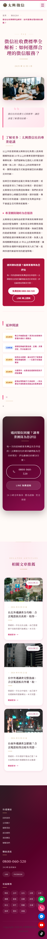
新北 (6, 905)
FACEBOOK (18, 874)
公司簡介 (6, 822)
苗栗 (6, 911)
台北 (23, 893)
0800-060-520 (25, 471)
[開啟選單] (42, 5)
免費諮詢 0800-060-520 (23, 290)
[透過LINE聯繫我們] (41, 899)
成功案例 (6, 832)
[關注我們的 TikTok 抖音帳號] (41, 933)
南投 (6, 893)
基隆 (14, 899)
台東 (39, 893)
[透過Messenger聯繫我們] (41, 916)
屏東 (31, 899)
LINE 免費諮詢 (23, 485)
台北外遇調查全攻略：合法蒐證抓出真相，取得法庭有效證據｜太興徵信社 (22, 614)
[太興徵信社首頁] (13, 5)
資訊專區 (6, 837)
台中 (14, 893)
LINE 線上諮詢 (23, 298)
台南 (31, 893)
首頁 (4, 15)
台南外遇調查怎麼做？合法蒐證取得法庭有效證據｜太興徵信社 (22, 745)
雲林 (14, 911)
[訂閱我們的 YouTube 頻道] (41, 925)
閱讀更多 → (13, 634)
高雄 (23, 911)
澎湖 (31, 905)
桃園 (23, 905)
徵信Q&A (15, 15)
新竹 (14, 905)
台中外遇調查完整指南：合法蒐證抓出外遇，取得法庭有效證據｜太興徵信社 (22, 680)
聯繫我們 (6, 842)
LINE (6, 874)
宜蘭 (23, 899)
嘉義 (6, 899)
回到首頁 (6, 817)
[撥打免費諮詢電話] (41, 908)
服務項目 (6, 827)
